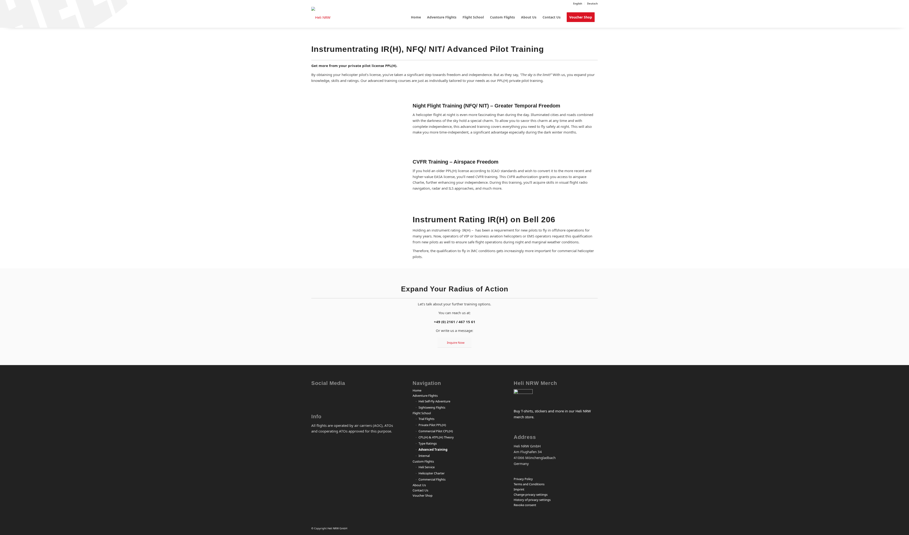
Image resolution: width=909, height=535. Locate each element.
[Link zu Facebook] (316, 396)
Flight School (422, 413)
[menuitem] (578, 3)
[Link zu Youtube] (351, 396)
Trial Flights (426, 419)
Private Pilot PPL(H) (432, 425)
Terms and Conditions (529, 484)
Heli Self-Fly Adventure (434, 401)
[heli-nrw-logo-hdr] (320, 17)
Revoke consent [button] (525, 505)
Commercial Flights (432, 479)
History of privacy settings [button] (532, 500)
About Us (419, 485)
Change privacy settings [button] (531, 494)
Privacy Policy (523, 479)
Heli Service (427, 467)
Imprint (519, 489)
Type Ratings (428, 443)
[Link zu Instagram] (333, 396)
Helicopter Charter (432, 473)
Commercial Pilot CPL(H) (436, 431)
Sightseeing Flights (432, 407)
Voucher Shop (422, 495)
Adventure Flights (425, 395)
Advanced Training (433, 449)
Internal (424, 456)
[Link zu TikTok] (368, 396)
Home (417, 390)
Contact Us (420, 490)
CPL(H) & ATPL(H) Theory (436, 437)
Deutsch (592, 3)
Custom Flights (423, 461)
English (577, 3)
